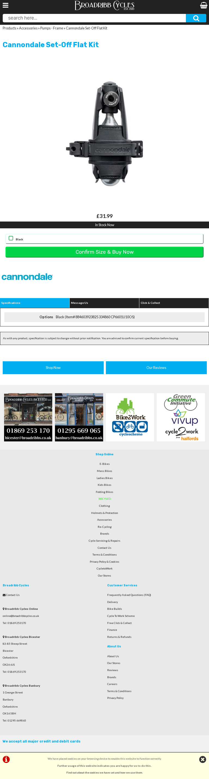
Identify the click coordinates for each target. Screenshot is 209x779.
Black (19, 239)
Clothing (104, 505)
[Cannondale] (27, 289)
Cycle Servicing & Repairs (104, 540)
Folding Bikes (104, 491)
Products (9, 28)
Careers (112, 684)
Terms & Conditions (105, 554)
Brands (104, 533)
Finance (112, 629)
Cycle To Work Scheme (121, 615)
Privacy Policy (115, 697)
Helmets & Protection (104, 512)
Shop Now (53, 367)
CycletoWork (105, 568)
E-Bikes (105, 463)
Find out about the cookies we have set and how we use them (104, 772)
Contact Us (104, 547)
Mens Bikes (104, 470)
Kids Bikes (104, 484)
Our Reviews (156, 367)
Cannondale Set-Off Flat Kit (86, 28)
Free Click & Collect (119, 623)
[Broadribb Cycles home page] (104, 9)
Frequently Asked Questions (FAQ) (129, 594)
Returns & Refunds (119, 636)
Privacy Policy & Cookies (104, 561)
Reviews (112, 670)
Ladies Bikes (105, 478)
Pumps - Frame (51, 28)
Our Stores (104, 575)
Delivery (112, 602)
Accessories (28, 28)
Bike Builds (114, 608)
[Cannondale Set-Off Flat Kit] (104, 133)
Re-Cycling (105, 526)
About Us (113, 656)
